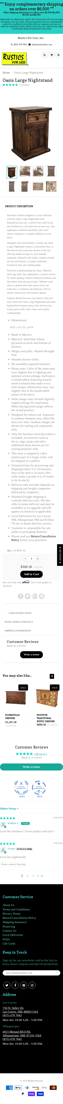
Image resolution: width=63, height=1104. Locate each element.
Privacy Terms (11, 913)
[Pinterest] (23, 985)
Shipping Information (18, 631)
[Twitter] (6, 985)
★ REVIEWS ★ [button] (60, 555)
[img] (7, 818)
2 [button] (27, 876)
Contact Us (9, 930)
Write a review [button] (31, 766)
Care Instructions (20, 613)
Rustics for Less (35, 1080)
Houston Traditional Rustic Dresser (46, 718)
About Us (8, 905)
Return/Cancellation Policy (19, 918)
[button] (10, 85)
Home (6, 72)
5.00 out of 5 (40, 754)
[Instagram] (32, 985)
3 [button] (33, 876)
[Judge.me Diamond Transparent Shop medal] (39, 788)
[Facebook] (15, 985)
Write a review (31, 654)
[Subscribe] (56, 973)
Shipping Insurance (15, 922)
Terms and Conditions (16, 909)
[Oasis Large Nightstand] (31, 132)
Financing (9, 926)
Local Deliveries (13, 935)
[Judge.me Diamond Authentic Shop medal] (21, 788)
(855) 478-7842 (20, 44)
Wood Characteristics (19, 622)
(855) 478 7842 (12, 1015)
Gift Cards (9, 943)
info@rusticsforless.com (42, 44)
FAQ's (6, 939)
